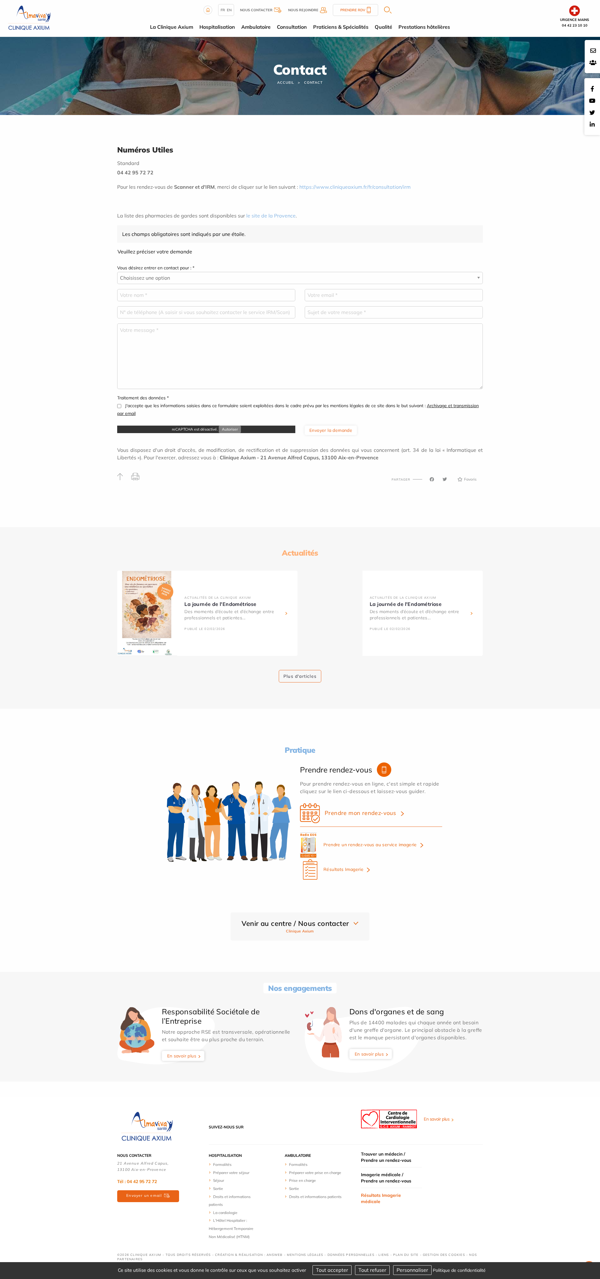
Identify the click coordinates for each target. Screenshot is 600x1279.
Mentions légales (305, 1255)
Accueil (285, 82)
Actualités (300, 552)
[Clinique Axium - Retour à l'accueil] (147, 1126)
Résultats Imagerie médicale (381, 1198)
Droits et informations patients (315, 1196)
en (229, 10)
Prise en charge (302, 1180)
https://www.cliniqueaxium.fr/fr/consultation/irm (355, 187)
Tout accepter (332, 1270)
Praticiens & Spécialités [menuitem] (340, 27)
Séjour (218, 1180)
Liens (383, 1255)
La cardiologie (225, 1212)
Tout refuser (372, 1270)
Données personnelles (351, 1255)
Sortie (218, 1188)
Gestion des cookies (444, 1255)
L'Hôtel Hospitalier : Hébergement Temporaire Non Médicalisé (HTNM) (231, 1228)
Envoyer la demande (330, 430)
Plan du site (405, 1255)
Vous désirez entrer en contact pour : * (155, 268)
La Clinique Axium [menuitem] (171, 27)
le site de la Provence (271, 215)
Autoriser (230, 429)
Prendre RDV (352, 10)
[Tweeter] (444, 479)
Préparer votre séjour (231, 1172)
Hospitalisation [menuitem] (217, 27)
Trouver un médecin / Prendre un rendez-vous (386, 1157)
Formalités (222, 1164)
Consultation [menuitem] (292, 27)
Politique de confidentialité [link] (459, 1270)
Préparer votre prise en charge (315, 1172)
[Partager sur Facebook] (431, 479)
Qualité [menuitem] (383, 27)
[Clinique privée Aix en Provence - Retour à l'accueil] (29, 18)
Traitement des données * (143, 398)
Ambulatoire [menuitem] (256, 27)
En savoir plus (182, 1056)
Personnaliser (412, 1270)
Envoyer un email (144, 1195)
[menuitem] (232, 1164)
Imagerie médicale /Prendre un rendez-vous (386, 1178)
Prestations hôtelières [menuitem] (424, 27)
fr (223, 10)
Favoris (470, 479)
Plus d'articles (300, 676)
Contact (313, 82)
